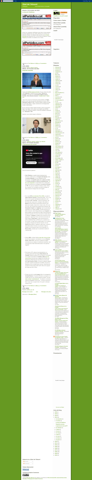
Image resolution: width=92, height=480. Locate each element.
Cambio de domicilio (59, 331)
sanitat (56, 177)
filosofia (57, 115)
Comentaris (26, 463)
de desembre (59, 419)
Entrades (26, 461)
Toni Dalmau (31, 63)
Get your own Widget (60, 407)
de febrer (58, 438)
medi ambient (58, 146)
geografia (57, 122)
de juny (58, 431)
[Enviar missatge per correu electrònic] (36, 64)
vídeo (56, 207)
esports (57, 107)
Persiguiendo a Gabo (59, 337)
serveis (56, 183)
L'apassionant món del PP (29, 144)
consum (57, 86)
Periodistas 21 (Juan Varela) (61, 336)
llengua (57, 143)
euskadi (57, 112)
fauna (56, 113)
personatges (58, 158)
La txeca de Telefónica (28, 12)
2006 (56, 451)
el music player (58, 100)
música (57, 155)
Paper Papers (58, 213)
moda (56, 149)
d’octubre (58, 420)
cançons (57, 77)
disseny (57, 94)
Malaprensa (57, 271)
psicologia (57, 167)
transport (57, 198)
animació (57, 68)
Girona (56, 123)
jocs (56, 137)
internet (32, 67)
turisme (57, 201)
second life (57, 179)
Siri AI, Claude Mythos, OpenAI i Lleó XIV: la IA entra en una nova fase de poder (61, 230)
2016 (56, 412)
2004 (56, 455)
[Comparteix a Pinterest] (28, 66)
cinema (57, 83)
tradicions (57, 195)
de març (58, 436)
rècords (57, 173)
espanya (33, 141)
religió (56, 176)
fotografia (57, 117)
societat (57, 186)
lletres (56, 144)
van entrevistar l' (38, 196)
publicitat (57, 170)
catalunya (29, 141)
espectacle (57, 104)
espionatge (57, 106)
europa (56, 110)
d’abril (57, 434)
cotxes (56, 88)
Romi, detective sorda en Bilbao (61, 250)
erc (56, 101)
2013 (56, 417)
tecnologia (57, 190)
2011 (56, 443)
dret (56, 95)
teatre (56, 189)
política (37, 141)
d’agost (58, 429)
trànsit (56, 197)
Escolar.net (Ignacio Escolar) (61, 346)
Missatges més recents (27, 291)
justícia (57, 138)
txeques (24, 37)
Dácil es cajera (58, 297)
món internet (58, 152)
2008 (56, 448)
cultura (56, 89)
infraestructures (58, 132)
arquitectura (58, 71)
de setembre (59, 427)
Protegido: (57, 347)
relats (56, 174)
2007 (56, 450)
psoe (56, 168)
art (55, 73)
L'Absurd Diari (31, 6)
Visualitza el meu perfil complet (60, 15)
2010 (56, 444)
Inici (37, 291)
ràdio (56, 171)
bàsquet (57, 76)
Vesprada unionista (27, 70)
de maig (58, 432)
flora (56, 116)
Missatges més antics (46, 291)
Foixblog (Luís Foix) (59, 218)
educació (57, 98)
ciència (56, 82)
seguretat (57, 180)
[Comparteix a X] (25, 66)
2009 (56, 446)
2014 (56, 415)
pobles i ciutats (58, 159)
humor (28, 67)
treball (56, 199)
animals (57, 70)
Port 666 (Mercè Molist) (60, 330)
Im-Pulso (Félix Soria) (60, 260)
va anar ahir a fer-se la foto (44, 237)
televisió (43, 141)
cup (56, 91)
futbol (56, 119)
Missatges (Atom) (32, 294)
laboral (56, 140)
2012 (56, 441)
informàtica (57, 131)
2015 (56, 413)
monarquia (57, 153)
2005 (56, 453)
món (56, 150)
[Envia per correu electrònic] (23, 66)
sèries (56, 182)
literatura (57, 141)
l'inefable (42, 95)
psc (56, 165)
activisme (57, 67)
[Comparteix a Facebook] (27, 66)
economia (57, 97)
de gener (58, 439)
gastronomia (58, 120)
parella (56, 156)
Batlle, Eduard (58, 240)
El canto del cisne (58, 219)
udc (33, 289)
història (57, 125)
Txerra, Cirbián (58, 249)
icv (56, 128)
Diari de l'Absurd (30, 4)
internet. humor (58, 135)
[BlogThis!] (24, 66)
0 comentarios (43, 63)
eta (56, 109)
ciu (56, 85)
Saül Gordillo (58, 228)
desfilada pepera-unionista (33, 92)
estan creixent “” (32, 278)
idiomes (57, 129)
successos (57, 188)
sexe (56, 185)
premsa (36, 67)
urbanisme (57, 204)
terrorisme (57, 193)
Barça (56, 74)
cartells (57, 79)
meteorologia (58, 147)
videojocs (57, 208)
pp (40, 141)
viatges (56, 205)
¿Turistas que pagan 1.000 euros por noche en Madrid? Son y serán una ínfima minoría (61, 273)
